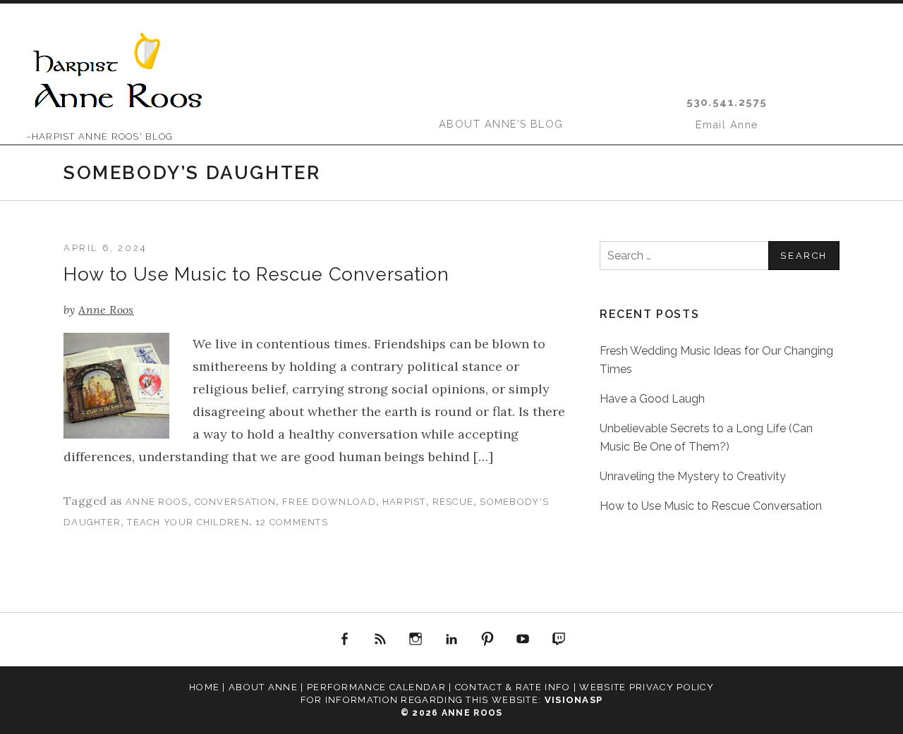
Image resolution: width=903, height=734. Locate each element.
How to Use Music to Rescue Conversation (256, 274)
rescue (453, 501)
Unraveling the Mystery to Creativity (693, 476)
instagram (416, 639)
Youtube (522, 639)
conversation (236, 501)
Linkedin (451, 639)
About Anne (263, 687)
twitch (558, 639)
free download (329, 501)
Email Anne (727, 124)
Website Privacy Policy (646, 687)
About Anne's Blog (501, 124)
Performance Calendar (376, 687)
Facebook (345, 639)
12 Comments (291, 522)
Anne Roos (157, 501)
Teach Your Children (188, 522)
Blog (380, 639)
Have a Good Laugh (652, 398)
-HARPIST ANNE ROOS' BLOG (100, 136)
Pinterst (487, 639)
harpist (404, 501)
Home (204, 687)
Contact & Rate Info (513, 687)
